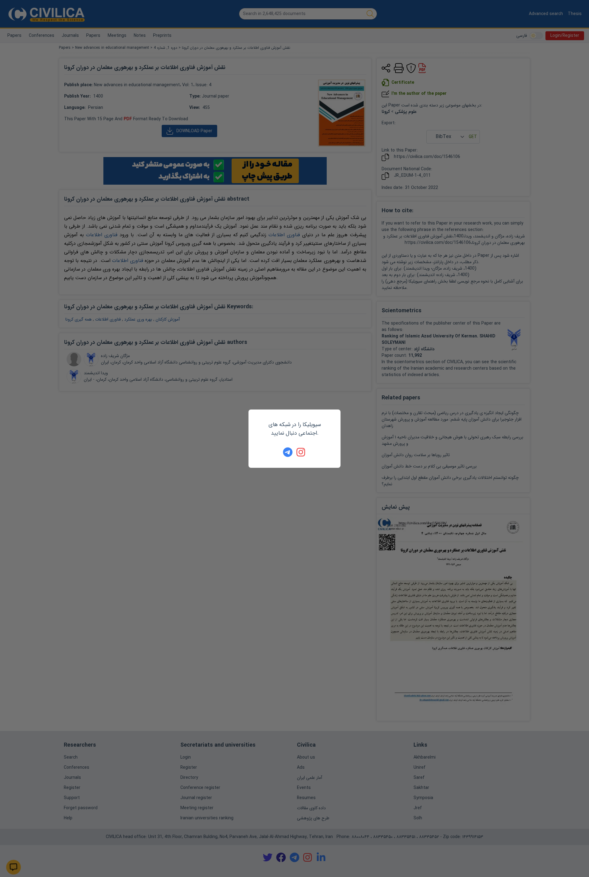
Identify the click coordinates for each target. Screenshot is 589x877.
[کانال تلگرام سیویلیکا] (288, 452)
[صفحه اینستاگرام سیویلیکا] (301, 452)
